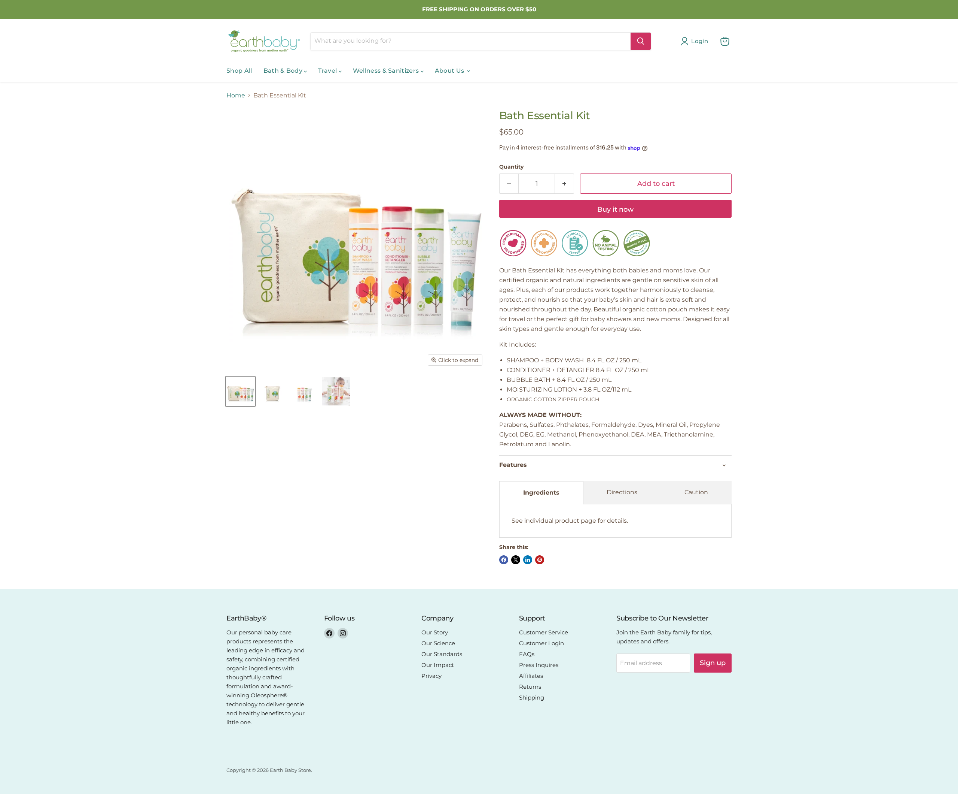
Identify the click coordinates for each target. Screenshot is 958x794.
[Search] (641, 41)
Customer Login (541, 643)
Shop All (239, 70)
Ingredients (541, 492)
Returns (530, 686)
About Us (450, 70)
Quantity (511, 167)
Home (235, 95)
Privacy (431, 675)
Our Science (438, 643)
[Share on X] (515, 559)
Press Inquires (538, 664)
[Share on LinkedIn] (527, 559)
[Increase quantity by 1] (564, 183)
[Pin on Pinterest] (539, 559)
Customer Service (543, 632)
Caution (696, 492)
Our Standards (441, 654)
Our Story (434, 632)
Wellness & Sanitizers (387, 70)
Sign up (713, 663)
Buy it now (615, 209)
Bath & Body (283, 70)
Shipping (531, 697)
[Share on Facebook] (503, 559)
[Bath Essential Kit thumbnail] (240, 391)
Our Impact (437, 664)
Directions (622, 492)
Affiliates (531, 675)
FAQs (526, 654)
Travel (328, 70)
